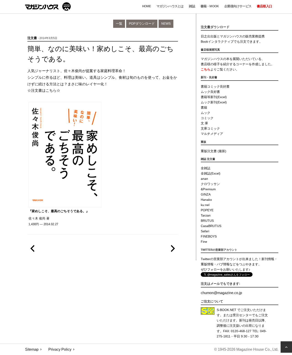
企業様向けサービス (237, 6)
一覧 (119, 23)
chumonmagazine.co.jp (221, 293)
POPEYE (207, 210)
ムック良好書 (210, 92)
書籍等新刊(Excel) (214, 97)
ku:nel (205, 205)
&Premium (208, 189)
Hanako (206, 199)
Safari (205, 231)
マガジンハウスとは (170, 6)
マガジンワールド (48, 6)
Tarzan (206, 215)
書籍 (204, 107)
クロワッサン (210, 184)
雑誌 (192, 6)
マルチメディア (212, 134)
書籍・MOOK (210, 6)
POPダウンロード (142, 23)
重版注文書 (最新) (213, 151)
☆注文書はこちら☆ (43, 90)
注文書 (32, 38)
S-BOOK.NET (226, 310)
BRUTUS (207, 220)
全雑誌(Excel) (210, 173)
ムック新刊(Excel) (214, 102)
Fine (204, 241)
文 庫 (204, 123)
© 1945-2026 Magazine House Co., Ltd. (246, 349)
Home (146, 6)
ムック (205, 113)
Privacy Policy (59, 349)
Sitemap (32, 349)
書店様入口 (264, 6)
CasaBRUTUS (211, 226)
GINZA (206, 194)
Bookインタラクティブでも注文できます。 (231, 41)
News (166, 23)
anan (204, 178)
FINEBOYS (209, 236)
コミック (207, 118)
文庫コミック (210, 128)
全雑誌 (205, 168)
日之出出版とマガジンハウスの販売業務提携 (233, 36)
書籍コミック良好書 (215, 86)
